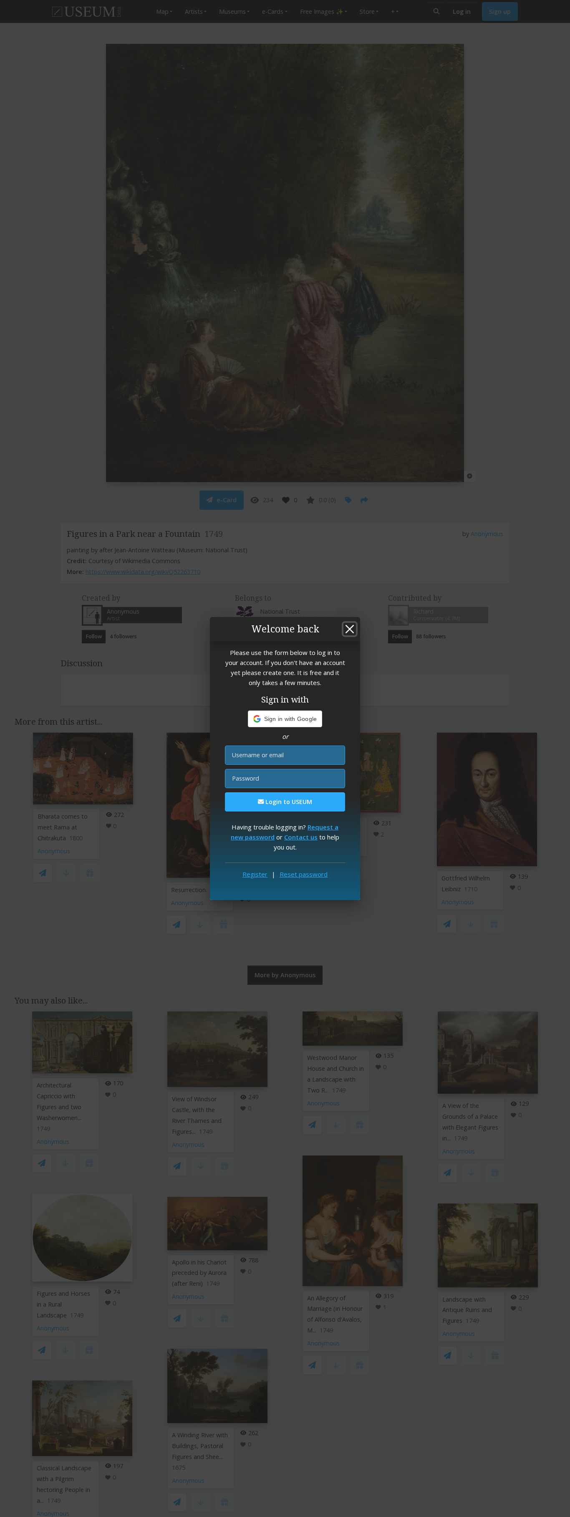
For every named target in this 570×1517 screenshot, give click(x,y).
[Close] (349, 629)
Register (254, 874)
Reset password (304, 874)
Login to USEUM (288, 802)
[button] (285, 718)
